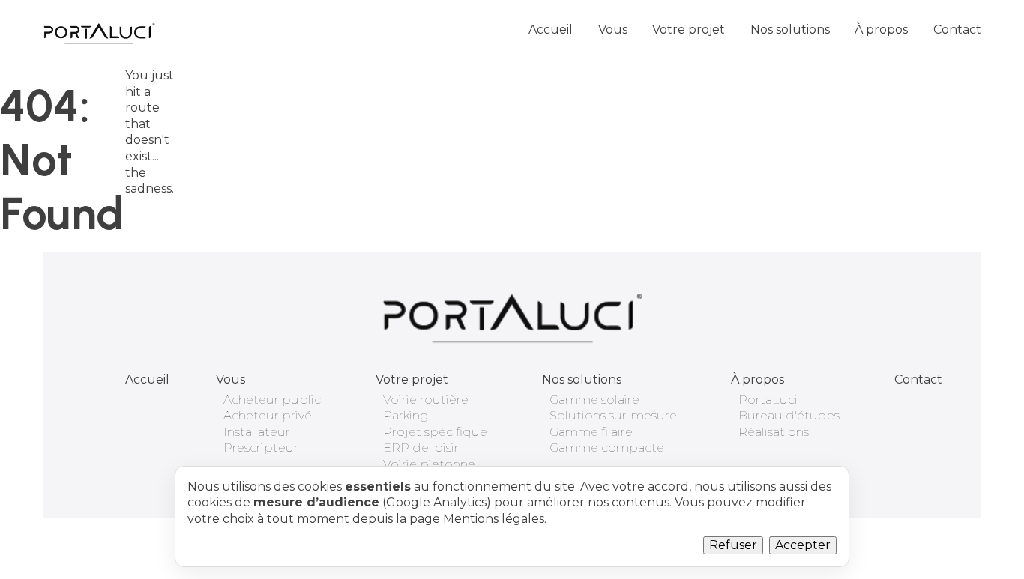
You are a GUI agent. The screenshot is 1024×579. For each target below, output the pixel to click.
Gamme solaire (594, 399)
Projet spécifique (435, 432)
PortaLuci (768, 399)
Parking (406, 415)
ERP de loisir (421, 447)
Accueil (550, 29)
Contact (957, 29)
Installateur (256, 432)
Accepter (803, 545)
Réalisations (773, 432)
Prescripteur (260, 447)
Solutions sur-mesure (613, 415)
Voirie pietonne (429, 464)
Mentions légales (493, 519)
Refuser (733, 545)
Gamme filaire (591, 432)
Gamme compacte (606, 447)
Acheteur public (272, 399)
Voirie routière (426, 399)
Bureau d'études (789, 415)
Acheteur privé (267, 415)
